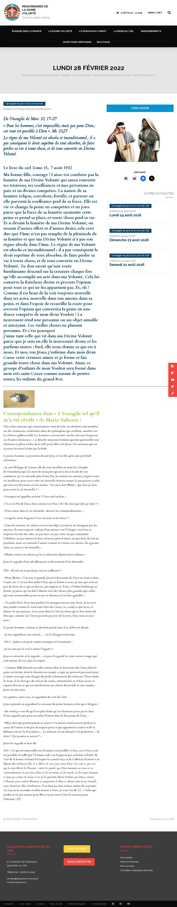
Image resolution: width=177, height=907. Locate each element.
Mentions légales (77, 903)
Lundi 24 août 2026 (125, 215)
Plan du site (56, 903)
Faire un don (140, 108)
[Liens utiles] (172, 393)
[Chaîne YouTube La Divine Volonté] (128, 904)
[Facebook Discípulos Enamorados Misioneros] (120, 904)
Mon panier (126, 857)
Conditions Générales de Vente (136, 870)
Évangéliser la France (26, 31)
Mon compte (127, 866)
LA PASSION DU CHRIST (93, 31)
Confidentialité (98, 903)
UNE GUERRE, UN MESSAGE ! (21, 819)
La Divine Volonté (60, 31)
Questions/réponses (77, 42)
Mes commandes (129, 862)
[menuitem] (27, 31)
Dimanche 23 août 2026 (129, 240)
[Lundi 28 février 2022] (134, 138)
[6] (79, 790)
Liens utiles (25, 903)
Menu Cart (155, 12)
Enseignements (151, 31)
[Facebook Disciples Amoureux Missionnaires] (113, 904)
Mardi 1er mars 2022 (161, 819)
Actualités (8, 903)
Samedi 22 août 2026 (127, 265)
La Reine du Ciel (124, 31)
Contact (40, 903)
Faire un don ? (77, 848)
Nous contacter (79, 861)
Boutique (103, 42)
